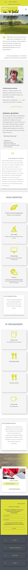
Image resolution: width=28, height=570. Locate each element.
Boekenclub (14, 340)
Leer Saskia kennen (16, 107)
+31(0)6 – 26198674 (12, 1)
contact (20, 100)
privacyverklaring (8, 524)
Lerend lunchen (14, 383)
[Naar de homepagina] (10, 11)
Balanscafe (14, 404)
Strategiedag (14, 256)
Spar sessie (14, 234)
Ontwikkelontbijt (14, 361)
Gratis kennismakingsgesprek (14, 213)
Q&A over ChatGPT (14, 480)
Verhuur (14, 277)
